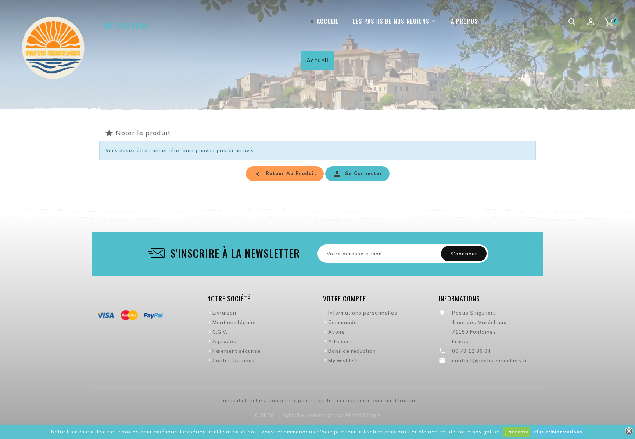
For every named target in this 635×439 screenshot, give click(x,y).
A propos (224, 341)
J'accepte (516, 432)
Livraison (224, 313)
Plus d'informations (558, 432)
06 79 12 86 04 (126, 25)
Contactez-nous (233, 360)
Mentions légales (234, 322)
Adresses (340, 341)
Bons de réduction (352, 351)
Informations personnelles (362, 313)
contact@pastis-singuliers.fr (489, 360)
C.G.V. (219, 332)
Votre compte (344, 298)
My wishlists (344, 360)
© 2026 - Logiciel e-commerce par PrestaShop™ (317, 415)
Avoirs (336, 332)
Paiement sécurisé (236, 351)
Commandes (344, 322)
